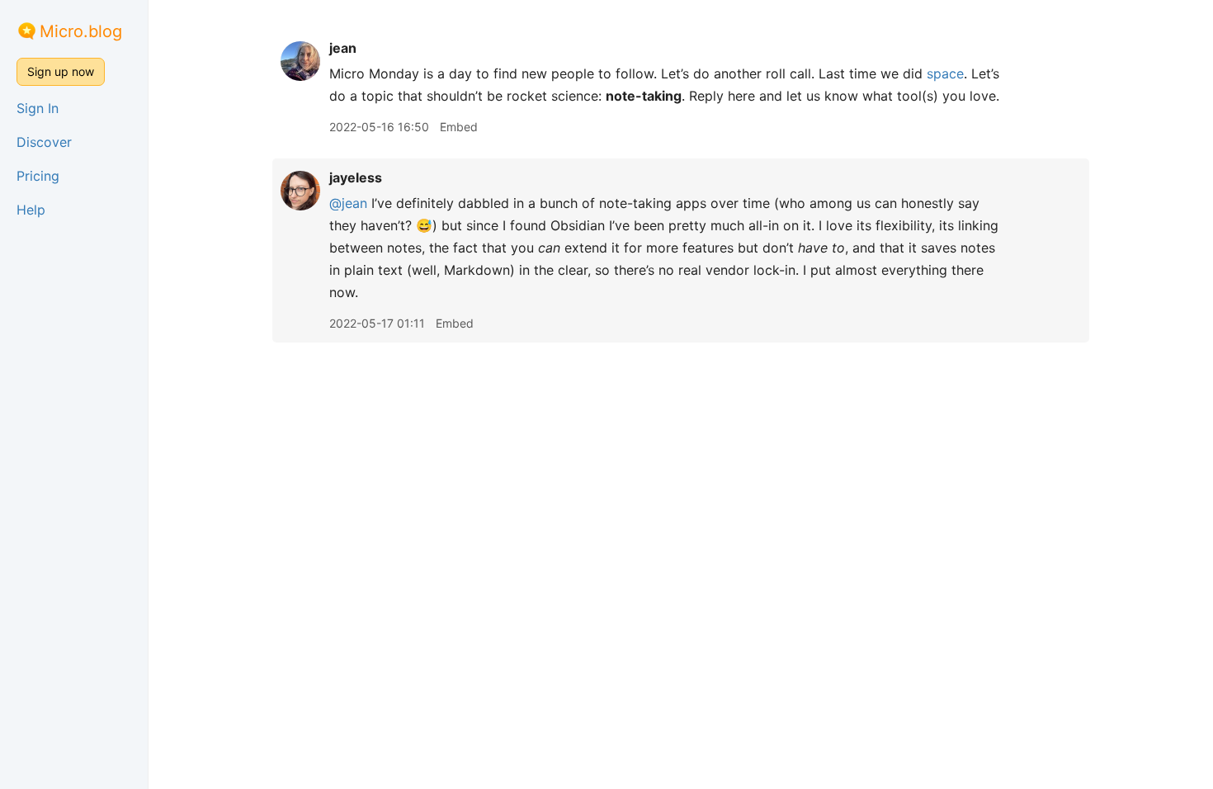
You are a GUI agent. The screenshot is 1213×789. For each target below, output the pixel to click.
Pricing (38, 176)
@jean (348, 203)
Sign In (38, 108)
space (945, 73)
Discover (44, 142)
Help (31, 209)
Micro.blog (81, 31)
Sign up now (60, 71)
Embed (459, 127)
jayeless (355, 177)
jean (342, 48)
